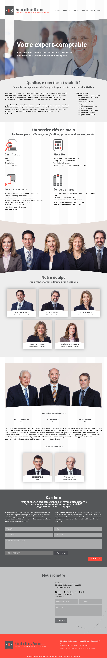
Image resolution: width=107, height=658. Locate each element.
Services (66, 11)
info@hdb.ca (59, 597)
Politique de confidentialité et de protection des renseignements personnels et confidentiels (53, 656)
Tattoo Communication (89, 648)
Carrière (84, 11)
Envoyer (61, 620)
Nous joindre (96, 11)
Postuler (95, 559)
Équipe (75, 11)
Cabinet (57, 11)
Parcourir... (61, 553)
